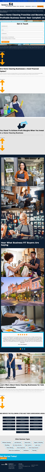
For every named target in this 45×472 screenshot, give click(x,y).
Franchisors (21, 467)
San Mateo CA (22, 432)
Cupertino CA (22, 417)
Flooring (34, 450)
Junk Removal (17, 442)
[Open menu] (43, 7)
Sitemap (32, 466)
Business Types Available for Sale (9, 10)
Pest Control (28, 445)
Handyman (26, 450)
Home (1, 10)
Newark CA (9, 423)
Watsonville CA (22, 429)
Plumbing (7, 445)
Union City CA (9, 426)
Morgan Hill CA (36, 426)
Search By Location (34, 465)
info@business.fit (11, 468)
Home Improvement (33, 447)
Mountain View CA (9, 420)
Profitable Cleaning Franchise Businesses (24, 10)
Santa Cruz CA (36, 423)
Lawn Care (37, 445)
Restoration (28, 442)
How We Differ (21, 465)
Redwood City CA (23, 426)
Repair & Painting (38, 442)
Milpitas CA (22, 420)
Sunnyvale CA (36, 417)
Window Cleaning (6, 442)
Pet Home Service (17, 445)
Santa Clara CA (9, 417)
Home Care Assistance (14, 450)
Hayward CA (9, 429)
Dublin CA (36, 429)
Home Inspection (21, 447)
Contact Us (3, 458)
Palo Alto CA (36, 420)
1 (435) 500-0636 (11, 467)
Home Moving (10, 447)
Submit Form (5, 42)
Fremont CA (22, 423)
